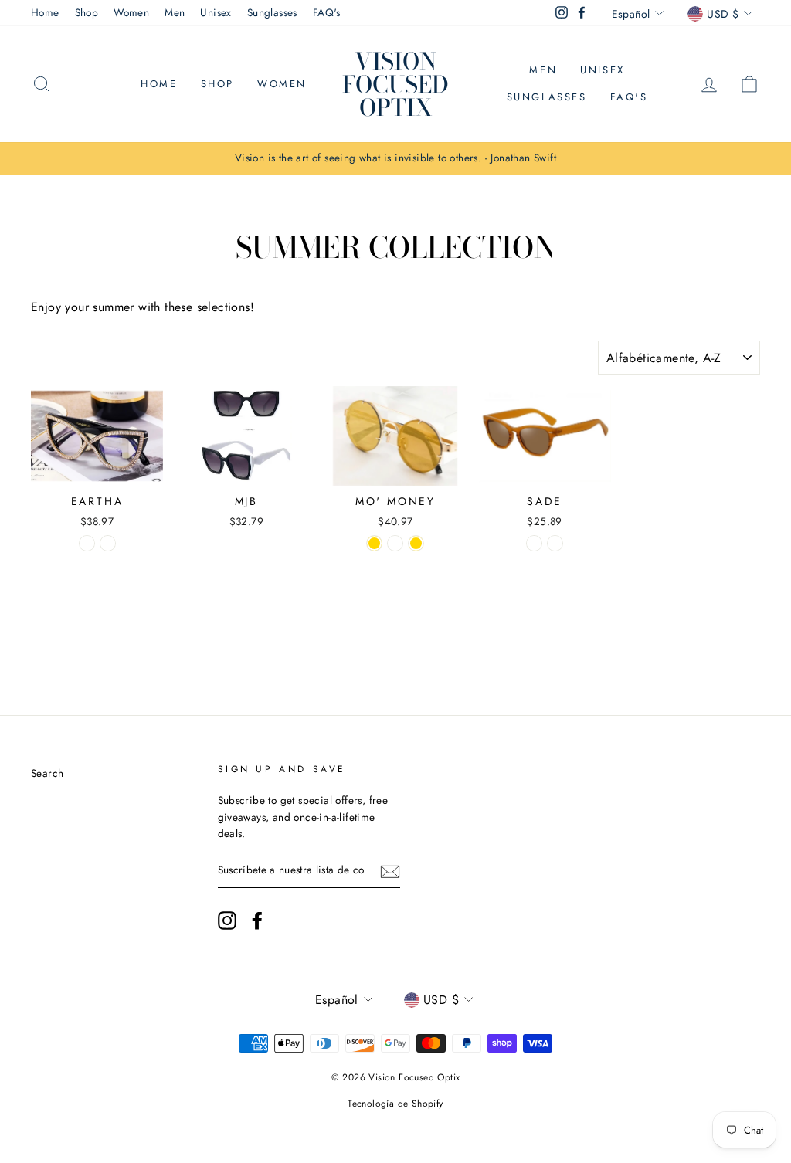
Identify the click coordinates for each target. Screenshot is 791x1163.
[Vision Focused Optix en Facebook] (257, 920)
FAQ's (327, 12)
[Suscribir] (390, 871)
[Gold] (374, 543)
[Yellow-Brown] (534, 543)
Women (131, 12)
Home (45, 12)
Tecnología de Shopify (395, 1103)
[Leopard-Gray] (555, 543)
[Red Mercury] (395, 543)
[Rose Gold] (416, 543)
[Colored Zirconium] (107, 543)
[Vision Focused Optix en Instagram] (227, 920)
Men (175, 12)
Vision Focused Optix (395, 84)
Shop (87, 12)
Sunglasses (272, 12)
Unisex (215, 12)
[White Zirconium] (87, 543)
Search (47, 773)
